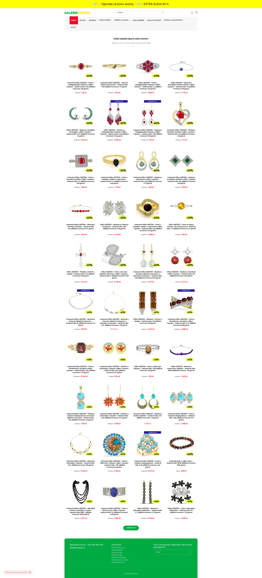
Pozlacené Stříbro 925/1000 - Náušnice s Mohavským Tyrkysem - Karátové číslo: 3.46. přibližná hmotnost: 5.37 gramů (114, 416)
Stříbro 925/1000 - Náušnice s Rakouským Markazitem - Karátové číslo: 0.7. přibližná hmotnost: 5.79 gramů (147, 510)
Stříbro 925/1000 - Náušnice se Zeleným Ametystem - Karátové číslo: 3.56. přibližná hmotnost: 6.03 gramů (114, 227)
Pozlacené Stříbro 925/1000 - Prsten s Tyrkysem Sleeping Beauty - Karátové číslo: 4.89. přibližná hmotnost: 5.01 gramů (181, 417)
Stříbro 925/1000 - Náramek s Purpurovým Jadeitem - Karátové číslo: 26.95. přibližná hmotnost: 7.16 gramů (181, 369)
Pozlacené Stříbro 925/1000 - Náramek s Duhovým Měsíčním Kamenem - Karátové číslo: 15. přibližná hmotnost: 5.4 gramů (80, 322)
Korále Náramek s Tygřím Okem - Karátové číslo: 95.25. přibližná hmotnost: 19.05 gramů (181, 463)
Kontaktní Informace (118, 562)
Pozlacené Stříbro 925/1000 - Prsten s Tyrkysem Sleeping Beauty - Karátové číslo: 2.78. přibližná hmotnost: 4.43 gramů (147, 464)
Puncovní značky (117, 552)
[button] (105, 20)
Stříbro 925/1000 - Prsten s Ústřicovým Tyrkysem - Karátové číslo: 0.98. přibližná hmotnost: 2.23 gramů (147, 369)
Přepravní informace (118, 547)
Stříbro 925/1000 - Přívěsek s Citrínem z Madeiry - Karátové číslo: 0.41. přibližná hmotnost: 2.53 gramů (81, 274)
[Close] (30, 572)
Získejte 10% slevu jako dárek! (16, 572)
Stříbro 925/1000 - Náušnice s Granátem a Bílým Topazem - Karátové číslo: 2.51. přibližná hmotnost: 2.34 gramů (181, 274)
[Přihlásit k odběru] (189, 552)
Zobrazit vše (131, 528)
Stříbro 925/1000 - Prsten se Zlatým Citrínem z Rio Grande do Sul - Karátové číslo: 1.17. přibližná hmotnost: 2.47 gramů (181, 227)
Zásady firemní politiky (119, 557)
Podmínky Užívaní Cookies (120, 560)
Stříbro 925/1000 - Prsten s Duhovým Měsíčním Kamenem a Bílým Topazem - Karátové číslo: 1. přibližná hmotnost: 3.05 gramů (114, 275)
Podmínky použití (117, 555)
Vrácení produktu (117, 550)
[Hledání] (162, 12)
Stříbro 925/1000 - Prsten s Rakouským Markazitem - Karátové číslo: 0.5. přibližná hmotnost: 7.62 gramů (181, 510)
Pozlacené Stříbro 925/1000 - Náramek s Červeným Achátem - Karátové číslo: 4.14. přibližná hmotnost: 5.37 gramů (80, 227)
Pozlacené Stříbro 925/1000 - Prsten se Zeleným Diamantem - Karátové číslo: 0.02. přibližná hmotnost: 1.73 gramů (114, 85)
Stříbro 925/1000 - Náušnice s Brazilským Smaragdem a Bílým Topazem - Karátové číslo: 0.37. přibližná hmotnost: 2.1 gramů (80, 133)
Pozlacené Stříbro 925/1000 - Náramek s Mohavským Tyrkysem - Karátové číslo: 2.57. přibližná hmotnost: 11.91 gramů (80, 463)
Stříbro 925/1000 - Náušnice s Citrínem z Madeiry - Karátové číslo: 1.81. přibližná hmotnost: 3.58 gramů (147, 321)
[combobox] (140, 12)
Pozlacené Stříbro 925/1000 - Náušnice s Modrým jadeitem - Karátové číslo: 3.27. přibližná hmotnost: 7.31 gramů (147, 416)
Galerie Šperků (133, 573)
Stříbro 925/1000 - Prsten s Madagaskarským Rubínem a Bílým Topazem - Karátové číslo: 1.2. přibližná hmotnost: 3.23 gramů (147, 86)
